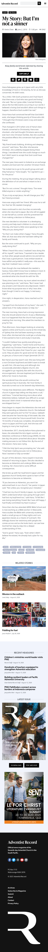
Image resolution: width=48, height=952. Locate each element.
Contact (11, 900)
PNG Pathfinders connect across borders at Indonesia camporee (20, 688)
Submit (11, 894)
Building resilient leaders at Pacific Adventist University (21, 678)
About (10, 897)
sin (14, 553)
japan (22, 550)
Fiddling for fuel (10, 630)
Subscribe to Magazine (17, 891)
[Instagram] (18, 860)
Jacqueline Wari (9, 673)
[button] (45, 3)
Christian (27, 547)
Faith (5, 12)
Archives (11, 888)
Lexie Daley (5, 597)
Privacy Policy (13, 903)
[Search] (39, 3)
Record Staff (8, 663)
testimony (30, 553)
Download (16, 765)
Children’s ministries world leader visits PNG (23, 658)
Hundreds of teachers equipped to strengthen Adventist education (21, 668)
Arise (6, 547)
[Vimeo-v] (26, 860)
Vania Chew (9, 29)
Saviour (7, 553)
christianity (38, 547)
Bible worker (16, 547)
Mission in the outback (13, 594)
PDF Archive (31, 765)
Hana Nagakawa (10, 550)
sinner (21, 553)
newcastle (40, 550)
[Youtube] (22, 860)
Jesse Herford (6, 633)
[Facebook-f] (9, 860)
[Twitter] (14, 860)
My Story (12, 12)
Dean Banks (8, 683)
